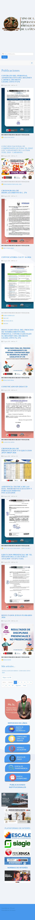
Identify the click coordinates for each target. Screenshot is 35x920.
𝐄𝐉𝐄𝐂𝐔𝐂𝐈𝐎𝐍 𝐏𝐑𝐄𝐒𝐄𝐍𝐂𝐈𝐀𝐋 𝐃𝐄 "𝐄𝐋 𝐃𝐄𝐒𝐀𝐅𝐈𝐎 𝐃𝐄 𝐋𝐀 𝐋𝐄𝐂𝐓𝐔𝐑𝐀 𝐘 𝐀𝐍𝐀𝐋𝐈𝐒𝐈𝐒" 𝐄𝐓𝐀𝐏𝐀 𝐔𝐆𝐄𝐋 (16, 557)
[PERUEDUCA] (17, 852)
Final (24, 685)
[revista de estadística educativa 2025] (14, 800)
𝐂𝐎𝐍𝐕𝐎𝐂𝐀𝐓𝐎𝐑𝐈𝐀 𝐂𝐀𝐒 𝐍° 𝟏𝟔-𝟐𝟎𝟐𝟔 (16, 257)
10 (12, 685)
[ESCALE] (17, 834)
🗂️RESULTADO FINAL (7, 380)
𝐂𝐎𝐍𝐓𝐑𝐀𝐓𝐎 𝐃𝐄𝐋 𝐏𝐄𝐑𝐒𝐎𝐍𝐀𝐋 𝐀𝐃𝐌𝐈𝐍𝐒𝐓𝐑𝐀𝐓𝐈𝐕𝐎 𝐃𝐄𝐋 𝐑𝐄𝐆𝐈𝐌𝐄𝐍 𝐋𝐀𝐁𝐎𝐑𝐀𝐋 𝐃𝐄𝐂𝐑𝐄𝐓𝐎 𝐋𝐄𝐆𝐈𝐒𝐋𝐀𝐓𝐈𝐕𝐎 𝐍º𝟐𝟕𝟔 (16, 79)
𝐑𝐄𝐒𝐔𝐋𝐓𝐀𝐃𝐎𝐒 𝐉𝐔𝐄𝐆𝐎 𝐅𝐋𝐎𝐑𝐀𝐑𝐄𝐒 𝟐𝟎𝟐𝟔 (16, 616)
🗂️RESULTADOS (6, 660)
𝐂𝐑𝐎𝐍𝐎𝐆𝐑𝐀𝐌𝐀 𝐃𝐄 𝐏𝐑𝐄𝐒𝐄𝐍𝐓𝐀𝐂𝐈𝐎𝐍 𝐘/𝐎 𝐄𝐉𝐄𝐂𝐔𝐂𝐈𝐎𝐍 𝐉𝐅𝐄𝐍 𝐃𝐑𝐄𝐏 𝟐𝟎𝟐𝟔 (16, 451)
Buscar (4, 57)
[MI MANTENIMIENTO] (17, 860)
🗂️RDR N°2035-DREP (7, 248)
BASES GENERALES (8, 315)
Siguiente (18, 685)
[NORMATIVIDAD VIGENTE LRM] (17, 877)
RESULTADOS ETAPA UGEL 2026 (12, 184)
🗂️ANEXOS (4, 323)
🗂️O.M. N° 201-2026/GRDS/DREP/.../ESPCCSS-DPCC (16, 548)
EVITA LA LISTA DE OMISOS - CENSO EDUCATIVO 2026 (16, 671)
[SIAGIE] (17, 843)
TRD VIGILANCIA (8, 321)
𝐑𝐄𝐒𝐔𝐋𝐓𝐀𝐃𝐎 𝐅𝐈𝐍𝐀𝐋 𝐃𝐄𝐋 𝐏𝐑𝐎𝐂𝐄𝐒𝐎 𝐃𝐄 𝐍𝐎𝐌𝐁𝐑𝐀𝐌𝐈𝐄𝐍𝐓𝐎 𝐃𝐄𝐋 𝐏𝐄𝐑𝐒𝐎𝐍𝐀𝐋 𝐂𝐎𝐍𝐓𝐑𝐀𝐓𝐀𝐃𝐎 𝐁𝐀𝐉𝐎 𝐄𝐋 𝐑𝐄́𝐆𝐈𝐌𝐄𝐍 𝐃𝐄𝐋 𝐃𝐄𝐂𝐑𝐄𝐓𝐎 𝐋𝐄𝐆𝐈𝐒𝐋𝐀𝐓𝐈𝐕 (17, 334)
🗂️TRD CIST (5, 318)
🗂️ (2, 184)
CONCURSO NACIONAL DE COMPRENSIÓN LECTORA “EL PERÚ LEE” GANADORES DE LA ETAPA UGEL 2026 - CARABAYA (17, 149)
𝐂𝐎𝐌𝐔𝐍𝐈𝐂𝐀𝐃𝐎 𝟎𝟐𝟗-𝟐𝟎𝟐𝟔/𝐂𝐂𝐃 (14, 387)
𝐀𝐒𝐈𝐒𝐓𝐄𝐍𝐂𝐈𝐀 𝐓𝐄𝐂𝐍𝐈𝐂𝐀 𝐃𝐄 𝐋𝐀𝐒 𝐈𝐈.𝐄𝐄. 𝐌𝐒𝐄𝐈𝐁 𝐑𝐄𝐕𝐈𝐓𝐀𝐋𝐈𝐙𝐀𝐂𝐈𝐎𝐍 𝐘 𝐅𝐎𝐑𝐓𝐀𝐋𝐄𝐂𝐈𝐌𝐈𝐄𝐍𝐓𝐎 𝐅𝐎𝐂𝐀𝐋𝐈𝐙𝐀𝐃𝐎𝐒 (16, 490)
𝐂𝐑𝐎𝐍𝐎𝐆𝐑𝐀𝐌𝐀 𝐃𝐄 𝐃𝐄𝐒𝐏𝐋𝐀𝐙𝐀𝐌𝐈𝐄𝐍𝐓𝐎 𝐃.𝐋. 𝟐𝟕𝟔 (14, 192)
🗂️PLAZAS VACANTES (7, 137)
